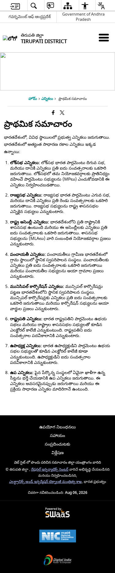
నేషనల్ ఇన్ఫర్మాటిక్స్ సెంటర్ (49, 469)
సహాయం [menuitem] (57, 435)
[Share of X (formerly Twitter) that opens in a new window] (62, 113)
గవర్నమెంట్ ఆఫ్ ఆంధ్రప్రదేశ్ (30, 17)
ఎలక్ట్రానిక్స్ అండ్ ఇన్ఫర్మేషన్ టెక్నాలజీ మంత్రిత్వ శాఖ (45, 481)
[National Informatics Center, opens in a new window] (58, 537)
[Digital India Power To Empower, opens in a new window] (57, 561)
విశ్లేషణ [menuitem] (58, 453)
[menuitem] (15, 5)
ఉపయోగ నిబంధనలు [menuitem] (57, 427)
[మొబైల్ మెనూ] (103, 37)
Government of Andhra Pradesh (83, 16)
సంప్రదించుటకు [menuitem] (57, 444)
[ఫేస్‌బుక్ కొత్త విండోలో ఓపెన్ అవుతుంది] (53, 113)
